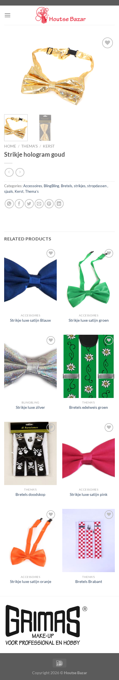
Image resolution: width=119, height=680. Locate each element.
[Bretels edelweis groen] (88, 366)
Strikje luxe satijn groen (89, 320)
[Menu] (7, 15)
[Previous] (13, 73)
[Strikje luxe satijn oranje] (30, 540)
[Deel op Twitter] (29, 203)
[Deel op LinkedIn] (59, 203)
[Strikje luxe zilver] (30, 366)
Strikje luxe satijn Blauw (30, 320)
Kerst (49, 146)
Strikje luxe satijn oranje (30, 581)
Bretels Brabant (88, 581)
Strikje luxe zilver (30, 407)
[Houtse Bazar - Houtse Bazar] (59, 15)
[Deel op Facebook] (19, 203)
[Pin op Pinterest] (49, 203)
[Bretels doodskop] (30, 453)
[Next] (106, 73)
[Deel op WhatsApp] (9, 203)
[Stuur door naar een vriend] (39, 203)
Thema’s (29, 146)
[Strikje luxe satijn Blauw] (30, 279)
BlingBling (51, 186)
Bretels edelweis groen (88, 407)
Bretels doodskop (30, 494)
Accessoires (32, 186)
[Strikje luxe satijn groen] (88, 279)
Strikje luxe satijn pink (88, 494)
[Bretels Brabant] (88, 540)
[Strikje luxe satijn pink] (88, 453)
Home (10, 146)
